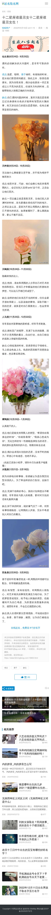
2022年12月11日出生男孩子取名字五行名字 (33, 889)
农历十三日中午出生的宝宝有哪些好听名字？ (25, 851)
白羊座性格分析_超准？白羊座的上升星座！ (33, 837)
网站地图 (40, 908)
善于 (23, 74)
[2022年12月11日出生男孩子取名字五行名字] (10, 890)
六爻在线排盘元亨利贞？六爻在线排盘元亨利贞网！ (33, 737)
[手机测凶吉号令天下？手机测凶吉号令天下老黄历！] (10, 876)
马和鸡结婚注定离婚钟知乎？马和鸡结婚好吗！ (33, 751)
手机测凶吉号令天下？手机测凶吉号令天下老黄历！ (33, 875)
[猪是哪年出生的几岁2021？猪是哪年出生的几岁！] (10, 787)
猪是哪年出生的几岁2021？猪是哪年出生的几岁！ (33, 785)
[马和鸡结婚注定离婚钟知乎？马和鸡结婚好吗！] (10, 753)
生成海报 (9, 688)
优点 (4, 74)
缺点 (4, 97)
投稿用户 (6, 27)
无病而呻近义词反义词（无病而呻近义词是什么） (25, 799)
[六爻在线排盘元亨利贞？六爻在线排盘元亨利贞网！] (10, 739)
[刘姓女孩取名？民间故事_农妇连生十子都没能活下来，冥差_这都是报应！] (10, 825)
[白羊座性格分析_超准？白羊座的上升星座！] (10, 839)
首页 (4, 11)
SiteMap (33, 908)
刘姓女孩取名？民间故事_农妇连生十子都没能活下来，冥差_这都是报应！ (33, 823)
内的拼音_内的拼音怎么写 (17, 764)
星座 (40, 27)
